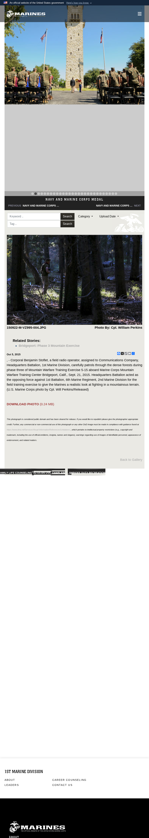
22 (97, 193)
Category (84, 216)
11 (63, 193)
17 (82, 193)
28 (116, 193)
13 (69, 193)
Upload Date (107, 216)
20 (91, 193)
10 (60, 193)
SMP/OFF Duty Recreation (87, 472)
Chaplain (58, 472)
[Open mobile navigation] (140, 13)
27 (113, 193)
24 (103, 193)
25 (106, 193)
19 (88, 193)
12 (66, 193)
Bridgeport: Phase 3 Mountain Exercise (49, 346)
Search (67, 216)
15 (75, 193)
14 (72, 193)
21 (94, 193)
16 (79, 193)
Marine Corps (74, 827)
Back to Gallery (131, 460)
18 (85, 193)
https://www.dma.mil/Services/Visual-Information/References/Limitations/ (38, 430)
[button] (79, 3)
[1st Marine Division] (25, 14)
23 (100, 193)
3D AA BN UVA (42, 472)
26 (109, 193)
